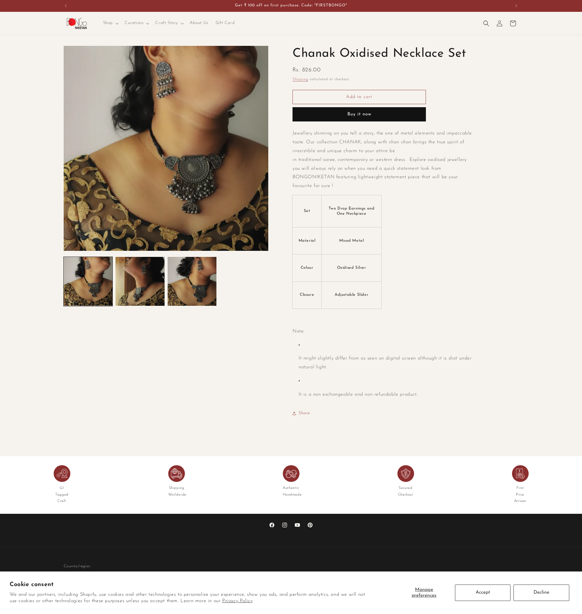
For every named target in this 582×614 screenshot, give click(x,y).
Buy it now (359, 114)
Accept (483, 592)
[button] (110, 23)
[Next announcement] (516, 6)
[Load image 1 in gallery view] (88, 281)
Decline (541, 592)
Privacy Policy (237, 601)
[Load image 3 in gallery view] (192, 281)
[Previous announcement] (65, 6)
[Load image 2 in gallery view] (139, 281)
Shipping (300, 79)
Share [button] (304, 413)
